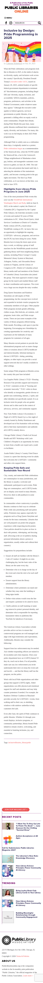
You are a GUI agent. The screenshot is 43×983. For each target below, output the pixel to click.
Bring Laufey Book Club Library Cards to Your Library (28, 891)
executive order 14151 (19, 82)
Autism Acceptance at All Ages (27, 837)
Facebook (6, 22)
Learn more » (28, 976)
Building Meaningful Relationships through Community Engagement (26, 915)
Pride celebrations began (13, 148)
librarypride (26, 743)
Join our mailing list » (15, 809)
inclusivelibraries (14, 743)
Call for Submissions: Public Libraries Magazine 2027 (18, 849)
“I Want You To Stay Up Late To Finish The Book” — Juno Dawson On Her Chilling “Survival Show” (28, 827)
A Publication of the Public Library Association (21, 4)
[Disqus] (21, 776)
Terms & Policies (22, 956)
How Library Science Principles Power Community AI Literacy (28, 868)
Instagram (10, 22)
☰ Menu (8, 18)
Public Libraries (21, 9)
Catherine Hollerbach (14, 64)
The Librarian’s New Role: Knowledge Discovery (27, 857)
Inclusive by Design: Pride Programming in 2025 (21, 34)
